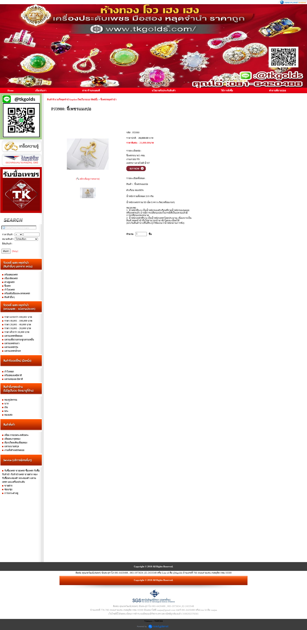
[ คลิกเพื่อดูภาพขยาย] (88, 179)
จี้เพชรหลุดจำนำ (108, 99)
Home (11, 90)
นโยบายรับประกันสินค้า (164, 90)
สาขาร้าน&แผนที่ (91, 90)
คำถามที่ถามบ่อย (277, 90)
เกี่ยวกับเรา (40, 90)
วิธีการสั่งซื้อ (227, 90)
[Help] (15, 251)
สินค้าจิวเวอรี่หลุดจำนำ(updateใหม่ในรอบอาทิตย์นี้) (72, 99)
